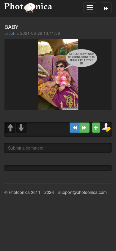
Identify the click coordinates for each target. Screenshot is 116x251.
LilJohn (11, 33)
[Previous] (75, 128)
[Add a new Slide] (96, 128)
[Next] (84, 128)
